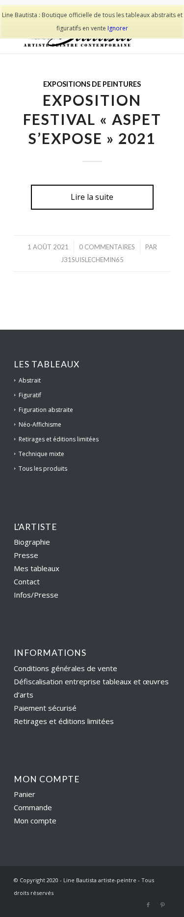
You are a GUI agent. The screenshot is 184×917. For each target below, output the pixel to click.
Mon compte (35, 820)
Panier (24, 794)
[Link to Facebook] (148, 904)
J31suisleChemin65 (92, 260)
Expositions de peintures (92, 84)
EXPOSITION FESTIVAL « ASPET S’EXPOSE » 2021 (92, 119)
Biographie (32, 542)
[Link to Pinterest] (163, 904)
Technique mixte (41, 454)
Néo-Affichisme (40, 424)
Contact (27, 581)
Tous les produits (43, 468)
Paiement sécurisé (45, 708)
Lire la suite (92, 197)
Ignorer (117, 28)
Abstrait (30, 380)
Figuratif (30, 395)
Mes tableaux (36, 568)
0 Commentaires (107, 247)
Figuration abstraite (46, 410)
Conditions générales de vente (65, 668)
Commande (33, 807)
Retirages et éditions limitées (59, 439)
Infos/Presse (36, 595)
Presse (26, 555)
